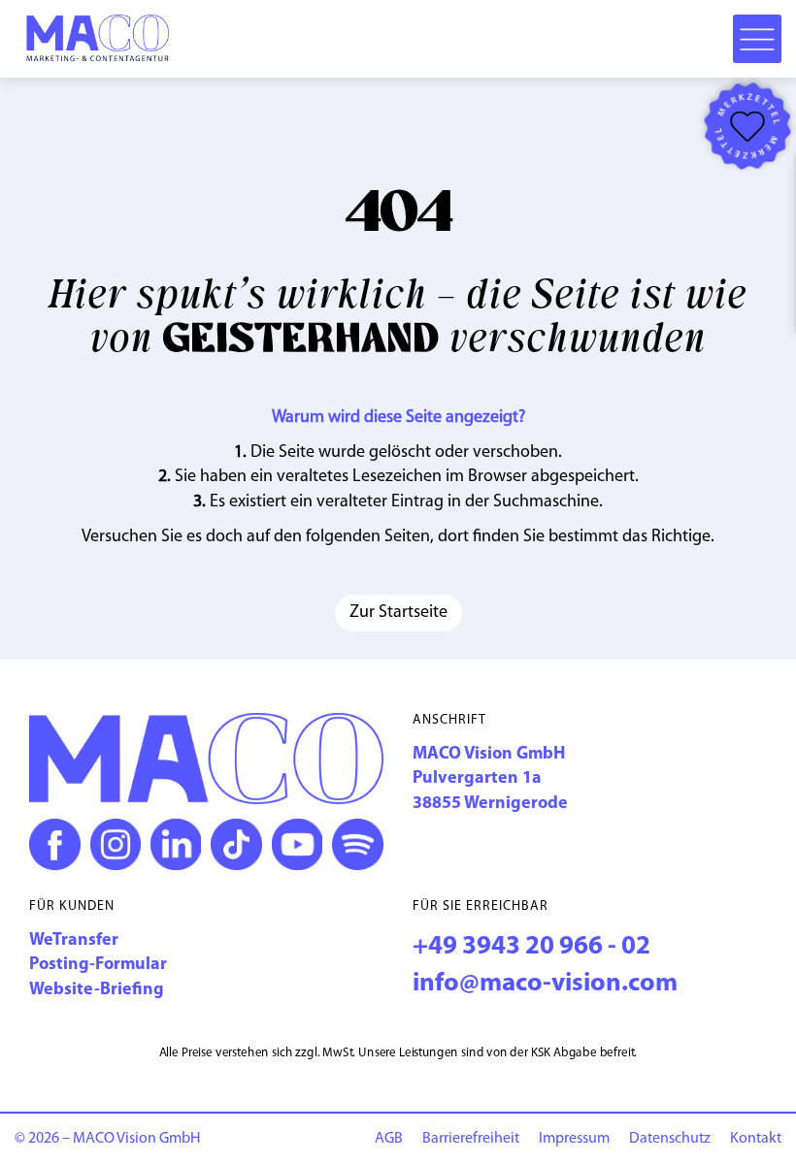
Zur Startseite (398, 613)
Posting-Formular (98, 965)
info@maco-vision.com (545, 984)
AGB (389, 1139)
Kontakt (755, 1139)
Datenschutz (670, 1139)
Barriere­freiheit (470, 1139)
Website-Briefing (96, 990)
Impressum (574, 1139)
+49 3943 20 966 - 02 (531, 947)
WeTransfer (73, 941)
